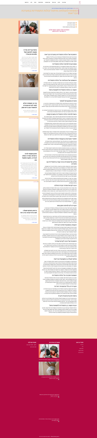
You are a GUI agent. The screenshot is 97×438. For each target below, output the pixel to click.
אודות (35, 2)
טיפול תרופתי (40, 2)
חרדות (59, 2)
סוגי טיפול (54, 2)
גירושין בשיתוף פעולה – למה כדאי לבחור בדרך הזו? (49, 436)
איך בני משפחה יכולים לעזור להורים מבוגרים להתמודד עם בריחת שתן (29, 105)
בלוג (31, 2)
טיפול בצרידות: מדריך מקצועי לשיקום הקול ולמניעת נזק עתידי (30, 52)
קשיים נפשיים (47, 2)
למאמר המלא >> (34, 70)
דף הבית (77, 8)
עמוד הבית (64, 2)
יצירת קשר (26, 2)
